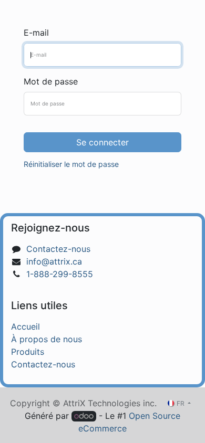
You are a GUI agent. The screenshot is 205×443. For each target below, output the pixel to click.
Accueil (25, 326)
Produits (27, 351)
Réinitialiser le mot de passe (71, 164)
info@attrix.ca (54, 261)
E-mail (36, 32)
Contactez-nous (58, 249)
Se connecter (102, 142)
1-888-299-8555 (59, 274)
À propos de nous (46, 339)
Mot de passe (51, 81)
